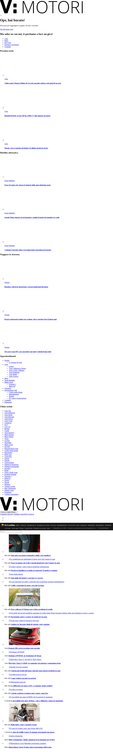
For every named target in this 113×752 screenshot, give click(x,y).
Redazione (8, 402)
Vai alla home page (6, 29)
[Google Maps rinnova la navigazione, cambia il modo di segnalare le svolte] (58, 199)
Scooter (7, 441)
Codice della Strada (15, 392)
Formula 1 (12, 384)
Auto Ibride (13, 374)
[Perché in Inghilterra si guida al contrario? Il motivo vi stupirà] (58, 567)
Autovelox (8, 457)
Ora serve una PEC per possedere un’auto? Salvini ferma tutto (27, 352)
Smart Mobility (9, 181)
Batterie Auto (9, 490)
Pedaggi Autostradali (11, 466)
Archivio (31, 514)
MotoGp (7, 478)
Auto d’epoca (13, 376)
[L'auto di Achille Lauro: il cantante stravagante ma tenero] (58, 728)
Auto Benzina (9, 417)
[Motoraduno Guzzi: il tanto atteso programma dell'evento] (58, 743)
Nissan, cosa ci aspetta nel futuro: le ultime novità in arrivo (26, 148)
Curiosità (7, 47)
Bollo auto (8, 455)
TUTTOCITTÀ (71, 525)
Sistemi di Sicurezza (11, 464)
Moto (6, 41)
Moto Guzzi (8, 445)
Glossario (7, 388)
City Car (7, 427)
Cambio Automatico (11, 494)
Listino (11, 366)
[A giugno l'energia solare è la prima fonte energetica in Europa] (58, 232)
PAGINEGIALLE (31, 525)
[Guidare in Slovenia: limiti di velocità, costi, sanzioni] (58, 621)
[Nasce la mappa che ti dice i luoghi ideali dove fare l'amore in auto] (58, 559)
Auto (6, 39)
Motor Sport (8, 382)
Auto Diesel (8, 419)
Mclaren (7, 484)
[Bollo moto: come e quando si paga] (58, 713)
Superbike (7, 443)
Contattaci (16, 514)
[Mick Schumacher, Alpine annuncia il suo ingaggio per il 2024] (58, 736)
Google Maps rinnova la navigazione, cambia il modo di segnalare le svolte (31, 217)
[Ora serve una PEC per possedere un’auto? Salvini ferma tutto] (58, 334)
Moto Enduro (9, 435)
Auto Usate (8, 421)
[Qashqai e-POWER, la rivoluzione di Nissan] (58, 652)
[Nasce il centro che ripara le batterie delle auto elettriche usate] (58, 167)
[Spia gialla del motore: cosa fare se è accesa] (58, 574)
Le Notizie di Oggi (15, 362)
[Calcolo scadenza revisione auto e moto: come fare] (58, 690)
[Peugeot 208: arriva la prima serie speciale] (58, 636)
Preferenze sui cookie (40, 528)
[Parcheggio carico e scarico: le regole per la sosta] (58, 613)
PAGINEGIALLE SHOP (43, 525)
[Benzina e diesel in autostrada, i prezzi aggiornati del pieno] (58, 269)
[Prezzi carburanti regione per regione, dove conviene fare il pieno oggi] (58, 301)
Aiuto (48, 528)
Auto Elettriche (14, 372)
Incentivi (7, 468)
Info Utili (7, 43)
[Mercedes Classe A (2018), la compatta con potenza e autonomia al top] (58, 660)
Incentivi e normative (11, 45)
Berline (6, 429)
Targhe (6, 459)
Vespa (6, 439)
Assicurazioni (9, 462)
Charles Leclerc (9, 486)
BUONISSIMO (100, 525)
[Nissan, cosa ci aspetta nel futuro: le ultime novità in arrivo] (58, 130)
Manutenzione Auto (11, 449)
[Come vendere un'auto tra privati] (58, 675)
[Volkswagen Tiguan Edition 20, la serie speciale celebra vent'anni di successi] (58, 65)
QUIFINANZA (91, 525)
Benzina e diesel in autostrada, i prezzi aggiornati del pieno (26, 287)
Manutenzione (14, 394)
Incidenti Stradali (10, 474)
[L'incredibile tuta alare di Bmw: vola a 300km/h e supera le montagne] (58, 697)
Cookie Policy (29, 528)
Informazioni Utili (10, 390)
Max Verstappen (10, 488)
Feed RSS (23, 514)
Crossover (7, 423)
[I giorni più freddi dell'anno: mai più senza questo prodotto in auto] (58, 667)
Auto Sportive (9, 433)
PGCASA (53, 525)
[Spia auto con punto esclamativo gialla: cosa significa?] (58, 543)
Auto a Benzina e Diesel (17, 368)
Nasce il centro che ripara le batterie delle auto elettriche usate (27, 185)
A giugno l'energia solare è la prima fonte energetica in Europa (27, 250)
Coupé (6, 431)
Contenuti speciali (6, 514)
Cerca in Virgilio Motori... (9, 512)
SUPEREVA (108, 525)
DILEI (77, 525)
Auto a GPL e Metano (16, 370)
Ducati (6, 482)
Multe (6, 470)
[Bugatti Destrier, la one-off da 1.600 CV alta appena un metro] (58, 98)
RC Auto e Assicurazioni (17, 398)
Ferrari (6, 480)
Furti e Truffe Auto (11, 472)
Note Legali (15, 528)
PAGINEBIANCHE (62, 525)
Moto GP (12, 386)
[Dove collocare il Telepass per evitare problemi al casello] (58, 597)
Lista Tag (7, 411)
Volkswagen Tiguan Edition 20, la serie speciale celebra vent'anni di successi (32, 83)
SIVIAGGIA (83, 525)
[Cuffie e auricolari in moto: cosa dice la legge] (58, 582)
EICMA (7, 447)
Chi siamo (8, 528)
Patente (11, 396)
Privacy (21, 528)
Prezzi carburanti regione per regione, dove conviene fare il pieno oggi (30, 319)
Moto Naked (8, 437)
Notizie (6, 282)
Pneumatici (8, 453)
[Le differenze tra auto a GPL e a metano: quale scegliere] (58, 682)
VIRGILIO (23, 525)
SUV (6, 425)
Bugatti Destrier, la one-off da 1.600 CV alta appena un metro (27, 116)
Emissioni (7, 492)
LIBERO (17, 525)
